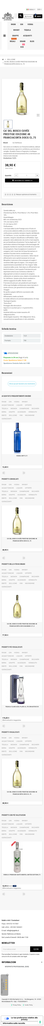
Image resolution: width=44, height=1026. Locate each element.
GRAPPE (12, 412)
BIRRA (4, 412)
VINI (21, 415)
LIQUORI (19, 405)
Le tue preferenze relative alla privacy (24, 1018)
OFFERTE (28, 405)
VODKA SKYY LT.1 (22, 456)
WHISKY (25, 402)
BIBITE (4, 415)
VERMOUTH (32, 412)
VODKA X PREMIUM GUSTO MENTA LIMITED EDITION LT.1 (22, 875)
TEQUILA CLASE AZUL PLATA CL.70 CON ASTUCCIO (22, 706)
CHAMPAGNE (24, 408)
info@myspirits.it (13, 930)
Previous (3, 473)
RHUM (4, 402)
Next (24, 473)
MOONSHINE (29, 415)
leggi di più (23, 357)
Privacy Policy (17, 1005)
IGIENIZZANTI (7, 419)
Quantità (8, 175)
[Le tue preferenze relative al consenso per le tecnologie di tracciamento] (40, 1022)
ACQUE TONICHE (8, 405)
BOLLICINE (13, 415)
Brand (5, 143)
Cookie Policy (28, 1005)
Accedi (28, 16)
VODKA (16, 402)
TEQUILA (5, 408)
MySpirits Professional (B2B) (17, 966)
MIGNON (14, 408)
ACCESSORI (21, 412)
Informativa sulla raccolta (14, 1023)
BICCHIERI (35, 408)
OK (37, 949)
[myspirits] (8, 16)
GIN (10, 402)
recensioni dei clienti (3, 986)
